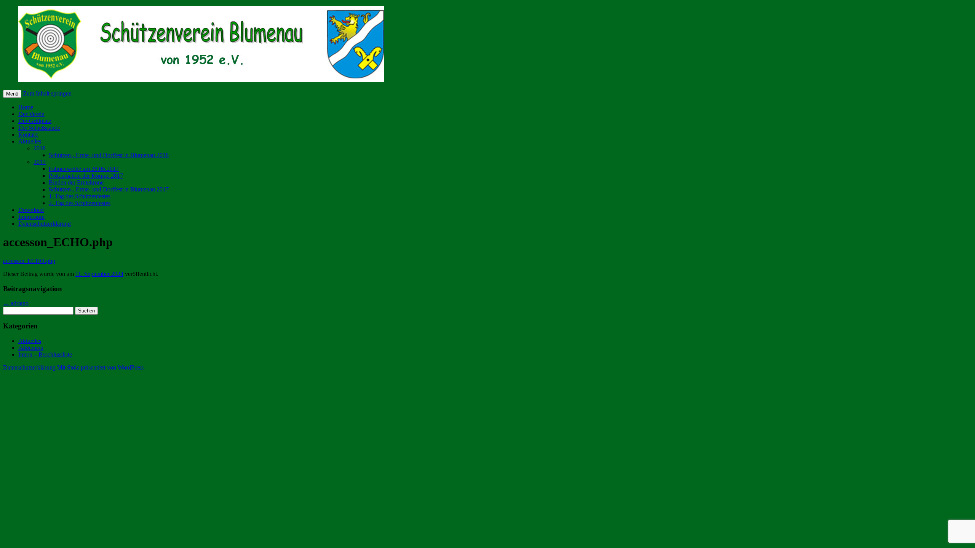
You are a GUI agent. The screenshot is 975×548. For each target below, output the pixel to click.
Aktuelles (29, 141)
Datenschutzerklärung (44, 223)
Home (25, 107)
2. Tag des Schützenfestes (79, 203)
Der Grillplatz (34, 121)
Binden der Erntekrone (76, 182)
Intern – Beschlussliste (45, 354)
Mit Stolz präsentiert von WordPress (100, 367)
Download (31, 210)
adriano (16, 303)
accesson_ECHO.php (29, 261)
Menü (12, 94)
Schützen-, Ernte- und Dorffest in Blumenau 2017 (109, 189)
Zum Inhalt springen (47, 93)
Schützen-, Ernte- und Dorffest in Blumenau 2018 (109, 155)
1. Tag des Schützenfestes (79, 196)
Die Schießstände (39, 127)
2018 (40, 148)
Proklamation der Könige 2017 (86, 175)
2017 (40, 162)
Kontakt (28, 134)
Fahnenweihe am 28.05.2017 (84, 169)
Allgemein (30, 347)
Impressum (31, 216)
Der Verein (31, 114)
